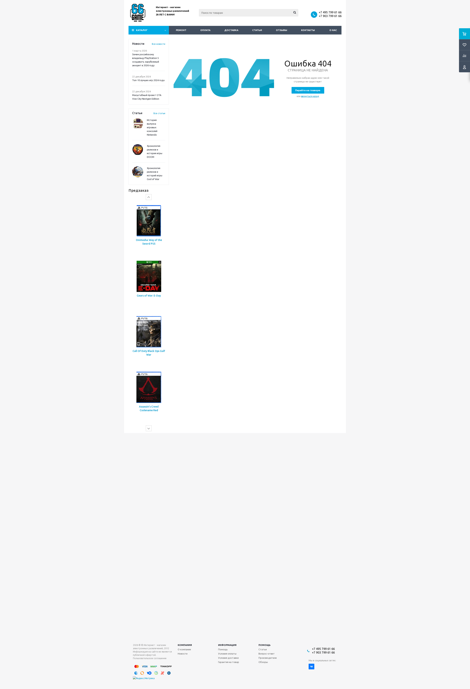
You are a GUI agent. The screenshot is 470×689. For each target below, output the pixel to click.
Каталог (142, 30)
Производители (267, 658)
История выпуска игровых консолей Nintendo (152, 127)
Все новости (158, 44)
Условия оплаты (227, 653)
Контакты (308, 30)
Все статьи (159, 113)
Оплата (205, 30)
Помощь (264, 645)
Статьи (257, 30)
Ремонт (181, 30)
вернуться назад (310, 96)
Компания (185, 645)
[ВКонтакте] (311, 666)
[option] (149, 228)
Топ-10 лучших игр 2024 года (148, 80)
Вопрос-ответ (266, 653)
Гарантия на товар (228, 662)
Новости (182, 653)
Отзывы (281, 30)
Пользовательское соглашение (150, 658)
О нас (333, 30)
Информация (227, 645)
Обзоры (263, 662)
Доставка (231, 30)
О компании (184, 649)
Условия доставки (228, 658)
